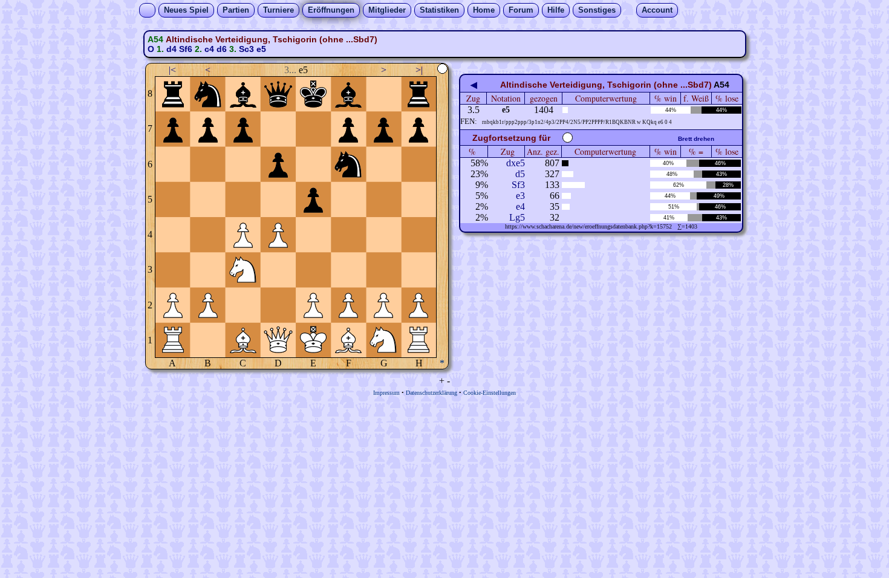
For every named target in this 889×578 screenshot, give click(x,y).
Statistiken (439, 10)
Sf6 (185, 49)
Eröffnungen (331, 10)
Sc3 (246, 49)
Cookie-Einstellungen (489, 392)
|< (172, 70)
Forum (521, 10)
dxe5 (515, 163)
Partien (236, 10)
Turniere (278, 10)
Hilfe (555, 10)
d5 (520, 174)
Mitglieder (387, 10)
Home (484, 10)
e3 (520, 195)
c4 (209, 49)
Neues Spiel (186, 10)
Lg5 (517, 217)
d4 (171, 49)
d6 (222, 49)
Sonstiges (597, 10)
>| (419, 70)
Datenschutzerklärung (431, 392)
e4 (520, 206)
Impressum (386, 392)
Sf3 (518, 185)
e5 (261, 49)
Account (657, 10)
